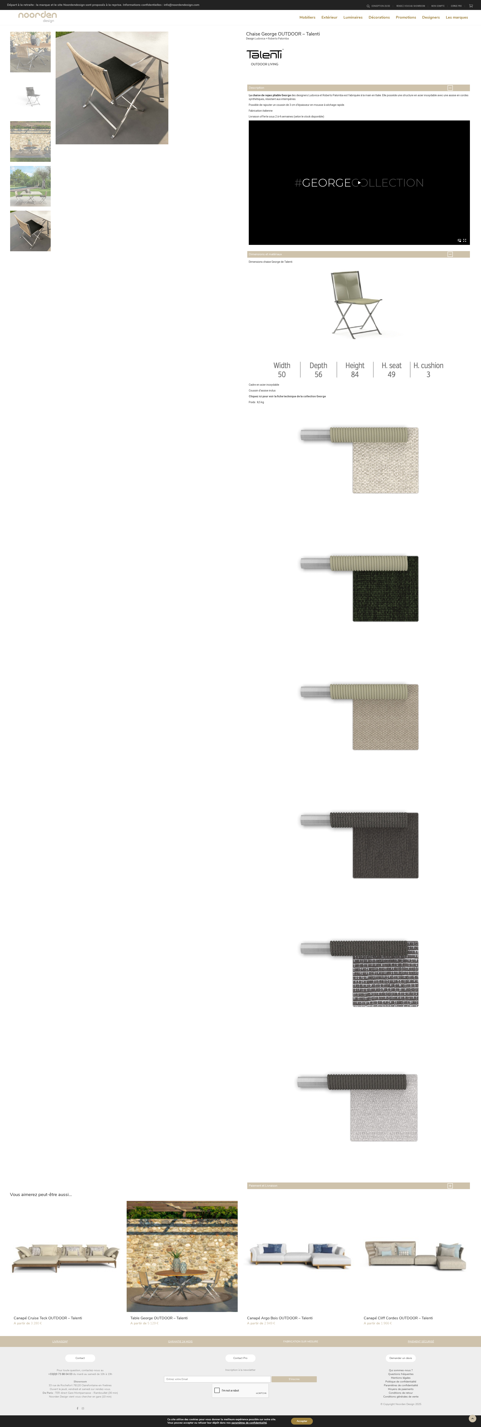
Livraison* (60, 1341)
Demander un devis (400, 1358)
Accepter (302, 1421)
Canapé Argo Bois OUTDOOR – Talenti (280, 1318)
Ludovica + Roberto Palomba (272, 38)
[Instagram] (83, 1408)
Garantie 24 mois (180, 1341)
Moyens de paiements (401, 1389)
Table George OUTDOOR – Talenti (159, 1318)
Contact (80, 1358)
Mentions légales (401, 1378)
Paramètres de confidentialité (401, 1385)
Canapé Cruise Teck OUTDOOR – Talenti (48, 1318)
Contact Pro (240, 1358)
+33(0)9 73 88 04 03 (60, 1374)
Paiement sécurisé (421, 1341)
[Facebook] (77, 1408)
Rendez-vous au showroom (410, 6)
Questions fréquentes (401, 1374)
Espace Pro (456, 6)
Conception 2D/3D (380, 6)
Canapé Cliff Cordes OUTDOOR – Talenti (398, 1318)
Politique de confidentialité (400, 1381)
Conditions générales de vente (400, 1396)
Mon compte (438, 6)
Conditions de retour (401, 1393)
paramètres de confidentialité (249, 1423)
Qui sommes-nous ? (401, 1370)
